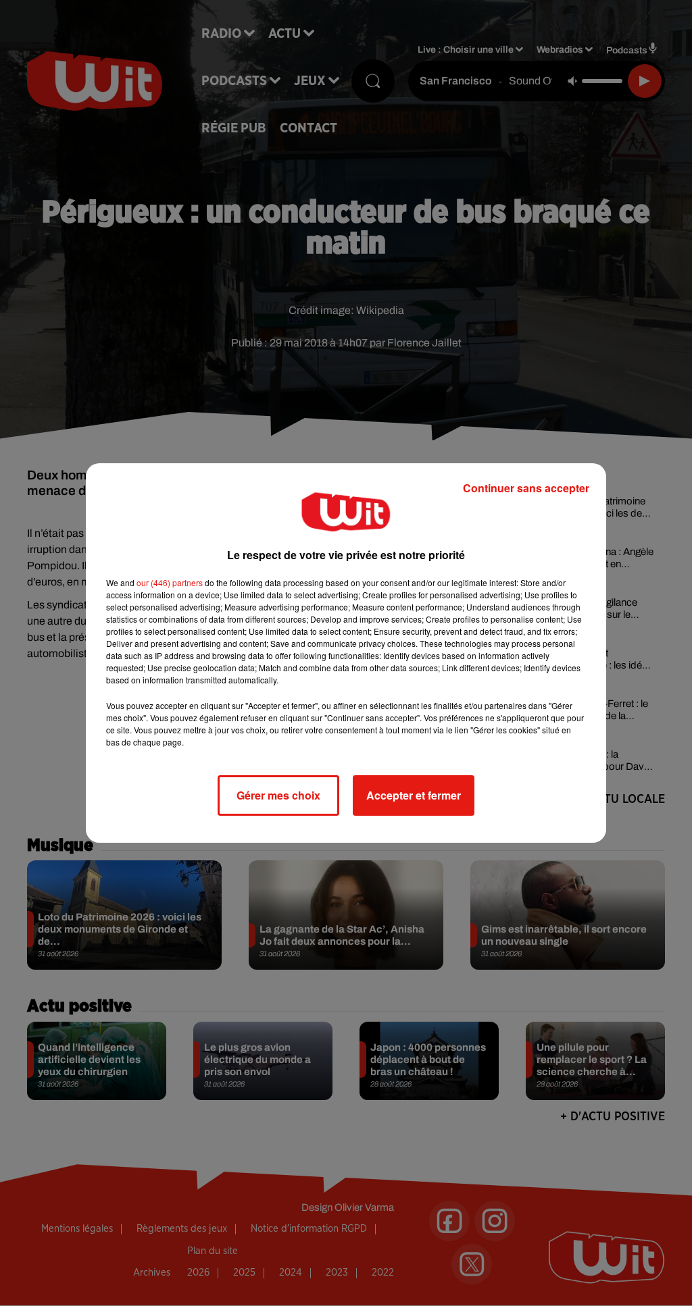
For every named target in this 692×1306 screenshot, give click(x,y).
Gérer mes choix (278, 795)
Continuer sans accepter (526, 488)
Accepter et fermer (413, 795)
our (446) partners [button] (170, 582)
